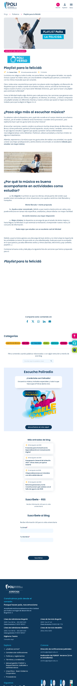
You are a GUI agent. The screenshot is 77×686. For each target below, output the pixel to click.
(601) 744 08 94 (10, 622)
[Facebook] (27, 321)
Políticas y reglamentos (15, 656)
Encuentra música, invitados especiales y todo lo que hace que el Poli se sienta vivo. (38, 382)
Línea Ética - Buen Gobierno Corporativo (17, 672)
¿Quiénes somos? (13, 649)
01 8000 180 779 (57, 624)
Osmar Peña (13, 72)
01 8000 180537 (20, 624)
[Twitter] (33, 321)
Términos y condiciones (15, 659)
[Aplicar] (51, 361)
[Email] (50, 321)
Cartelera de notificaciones (16, 652)
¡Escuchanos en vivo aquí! (38, 427)
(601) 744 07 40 (46, 622)
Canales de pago (75, 350)
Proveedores (11, 677)
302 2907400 (21, 622)
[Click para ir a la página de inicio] (10, 5)
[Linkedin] (44, 321)
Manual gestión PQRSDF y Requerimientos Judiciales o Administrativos (17, 665)
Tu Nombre (24, 537)
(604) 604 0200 (46, 631)
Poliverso (15, 14)
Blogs (6, 14)
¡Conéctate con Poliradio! (38, 378)
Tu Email (23, 527)
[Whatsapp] (38, 321)
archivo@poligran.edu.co (49, 652)
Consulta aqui (9, 639)
